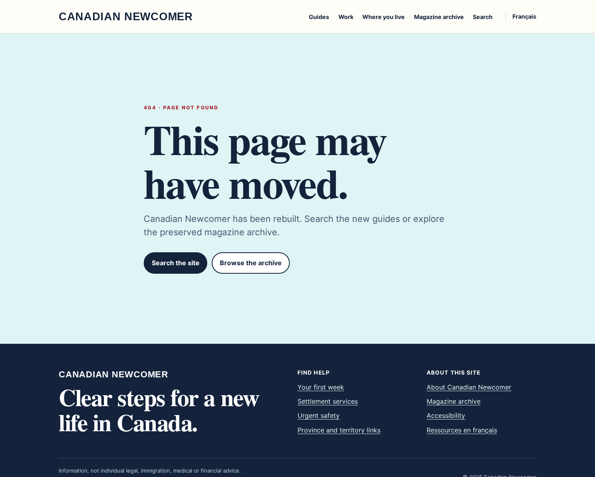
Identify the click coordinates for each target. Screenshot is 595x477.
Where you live (383, 16)
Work (345, 16)
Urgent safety (319, 415)
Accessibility (446, 415)
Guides (319, 16)
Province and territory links (339, 430)
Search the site (176, 263)
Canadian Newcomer (113, 374)
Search (483, 16)
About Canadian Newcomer (469, 387)
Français (524, 16)
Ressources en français (462, 430)
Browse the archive (251, 263)
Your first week (321, 387)
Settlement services (328, 401)
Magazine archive (439, 16)
